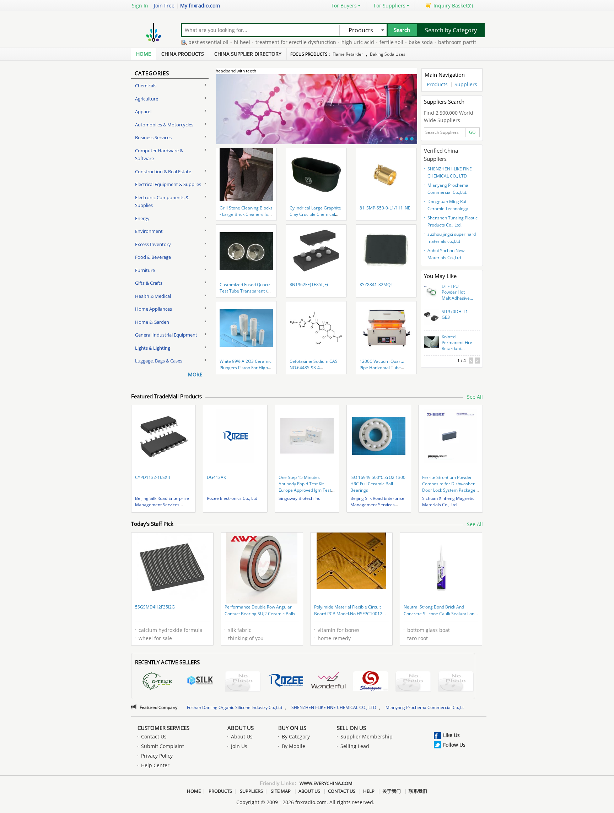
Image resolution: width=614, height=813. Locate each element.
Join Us (239, 746)
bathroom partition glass (446, 42)
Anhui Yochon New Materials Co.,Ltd (445, 254)
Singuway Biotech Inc (299, 498)
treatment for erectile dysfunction (274, 42)
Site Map (281, 791)
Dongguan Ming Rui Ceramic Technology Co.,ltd (447, 205)
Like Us (451, 735)
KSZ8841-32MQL (376, 285)
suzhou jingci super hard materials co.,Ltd (451, 237)
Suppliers (465, 84)
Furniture (145, 270)
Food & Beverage (153, 257)
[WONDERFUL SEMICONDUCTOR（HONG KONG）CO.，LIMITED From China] (328, 681)
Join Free (164, 5)
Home (143, 53)
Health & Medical (153, 296)
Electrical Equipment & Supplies (168, 184)
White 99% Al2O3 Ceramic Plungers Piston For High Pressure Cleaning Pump (245, 367)
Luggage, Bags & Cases (158, 361)
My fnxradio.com (200, 5)
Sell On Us (351, 727)
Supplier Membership (366, 736)
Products (437, 84)
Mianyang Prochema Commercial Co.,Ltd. (447, 188)
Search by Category (451, 30)
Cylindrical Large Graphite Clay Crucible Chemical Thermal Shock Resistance (315, 214)
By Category (296, 736)
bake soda (399, 42)
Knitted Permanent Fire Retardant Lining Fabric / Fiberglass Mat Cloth (457, 343)
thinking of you (246, 638)
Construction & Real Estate (163, 171)
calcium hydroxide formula (171, 630)
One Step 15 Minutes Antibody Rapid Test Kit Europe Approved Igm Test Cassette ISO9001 (305, 487)
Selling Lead (354, 746)
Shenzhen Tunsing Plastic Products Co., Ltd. (452, 221)
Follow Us (454, 744)
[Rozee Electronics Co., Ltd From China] (285, 681)
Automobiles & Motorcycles (164, 124)
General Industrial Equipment (166, 335)
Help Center (155, 765)
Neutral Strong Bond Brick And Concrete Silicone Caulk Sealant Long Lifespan (440, 611)
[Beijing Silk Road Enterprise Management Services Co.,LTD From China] (200, 681)
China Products (182, 53)
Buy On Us (292, 727)
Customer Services (163, 727)
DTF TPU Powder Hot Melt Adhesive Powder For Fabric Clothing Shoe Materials (457, 292)
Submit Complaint (162, 746)
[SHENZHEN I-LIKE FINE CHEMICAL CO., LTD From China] (413, 682)
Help (369, 791)
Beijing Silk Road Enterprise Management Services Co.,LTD (162, 504)
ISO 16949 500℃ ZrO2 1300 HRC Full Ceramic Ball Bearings (377, 483)
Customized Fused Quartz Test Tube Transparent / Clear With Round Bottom (245, 291)
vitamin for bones (339, 630)
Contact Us (154, 736)
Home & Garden (152, 322)
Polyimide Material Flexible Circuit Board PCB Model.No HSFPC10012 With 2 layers (348, 611)
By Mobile (293, 746)
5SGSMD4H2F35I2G (155, 607)
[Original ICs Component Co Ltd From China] (242, 682)
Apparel (143, 111)
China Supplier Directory (247, 53)
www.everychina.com (326, 783)
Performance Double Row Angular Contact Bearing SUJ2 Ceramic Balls (260, 610)
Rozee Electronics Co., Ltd (232, 498)
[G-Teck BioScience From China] (157, 682)
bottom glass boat (428, 630)
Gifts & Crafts (148, 283)
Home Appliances (153, 309)
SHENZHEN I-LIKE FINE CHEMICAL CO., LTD (449, 172)
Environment (149, 231)
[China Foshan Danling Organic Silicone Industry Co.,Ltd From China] (370, 682)
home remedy (334, 638)
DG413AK (216, 477)
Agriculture (146, 99)
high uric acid (336, 42)
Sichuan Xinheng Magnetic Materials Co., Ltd (448, 501)
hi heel (220, 42)
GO (472, 132)
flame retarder (348, 54)
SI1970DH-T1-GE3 (455, 315)
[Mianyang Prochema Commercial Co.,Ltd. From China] (456, 682)
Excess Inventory (153, 244)
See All (475, 396)
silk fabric (239, 630)
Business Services (153, 137)
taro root (417, 638)
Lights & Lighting (152, 348)
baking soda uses (387, 54)
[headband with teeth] (316, 113)
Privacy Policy (157, 755)
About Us (240, 727)
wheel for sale (155, 638)
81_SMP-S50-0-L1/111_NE (385, 208)
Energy (142, 218)
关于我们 (391, 791)
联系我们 (418, 791)
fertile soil (370, 42)
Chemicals (145, 85)
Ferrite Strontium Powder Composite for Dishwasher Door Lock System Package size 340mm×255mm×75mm (448, 490)
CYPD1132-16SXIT (153, 477)
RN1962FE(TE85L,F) (309, 285)
